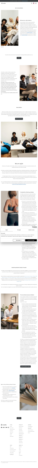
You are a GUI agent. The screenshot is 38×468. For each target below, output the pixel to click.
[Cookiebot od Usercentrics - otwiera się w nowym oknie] (33, 227)
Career (20, 449)
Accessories (11, 430)
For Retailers (20, 455)
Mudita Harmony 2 (21, 433)
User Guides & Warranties (30, 428)
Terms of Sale (11, 452)
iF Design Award (18, 277)
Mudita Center (21, 442)
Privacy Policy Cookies (13, 449)
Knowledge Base (30, 426)
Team (19, 448)
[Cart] (31, 3)
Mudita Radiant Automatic (21, 437)
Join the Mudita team (25, 366)
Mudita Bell (20, 429)
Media (20, 452)
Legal (11, 445)
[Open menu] (35, 3)
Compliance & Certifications (12, 454)
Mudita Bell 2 (20, 430)
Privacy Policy (12, 448)
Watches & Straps (12, 429)
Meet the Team (19, 118)
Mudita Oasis (20, 441)
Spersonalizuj (18, 240)
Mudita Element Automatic (21, 435)
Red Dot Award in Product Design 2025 (30, 276)
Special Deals (11, 436)
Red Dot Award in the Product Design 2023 (9, 277)
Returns (29, 432)
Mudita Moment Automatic (21, 439)
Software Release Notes (31, 431)
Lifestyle (11, 433)
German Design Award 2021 (26, 277)
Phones (11, 426)
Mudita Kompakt (21, 426)
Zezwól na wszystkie (31, 240)
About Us (21, 445)
